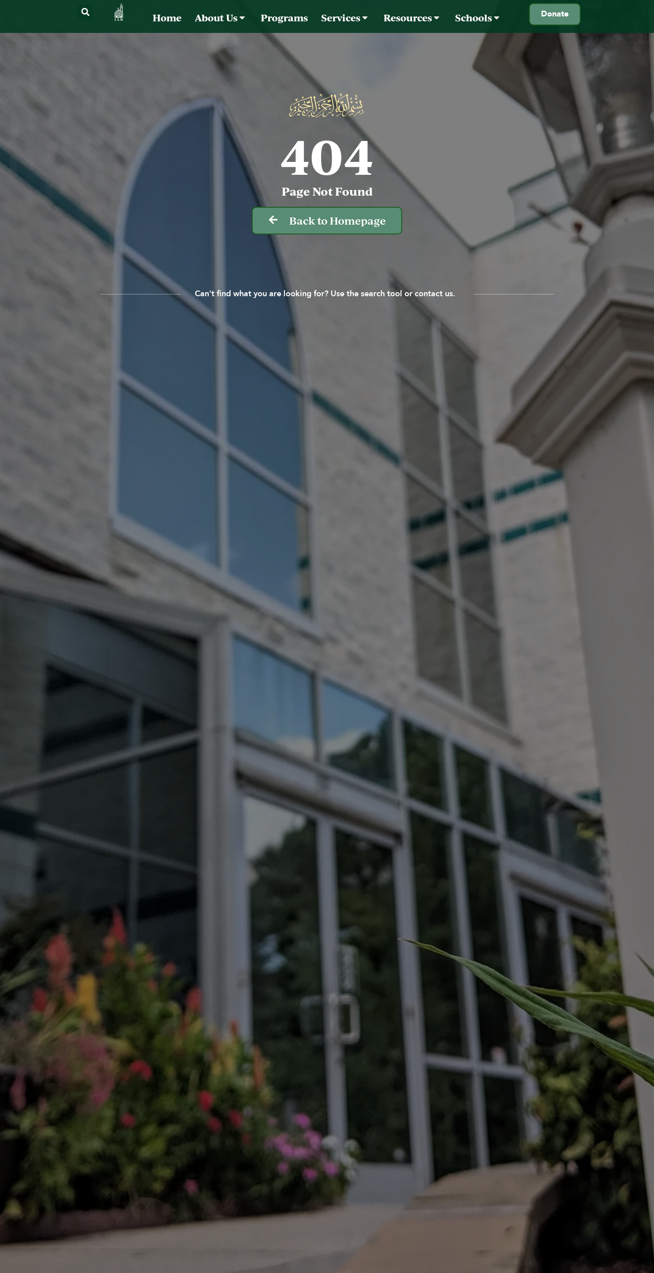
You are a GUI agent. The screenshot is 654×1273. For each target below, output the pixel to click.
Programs (284, 17)
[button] (85, 12)
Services (341, 17)
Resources (409, 17)
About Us (217, 17)
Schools (474, 17)
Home (167, 17)
